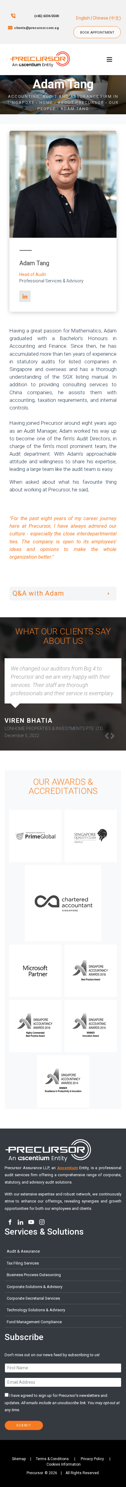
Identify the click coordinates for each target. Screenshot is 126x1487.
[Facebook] (10, 1222)
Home (46, 102)
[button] (112, 736)
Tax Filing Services (23, 1263)
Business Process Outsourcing (34, 1274)
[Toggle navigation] (109, 59)
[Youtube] (31, 1222)
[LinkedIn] (25, 296)
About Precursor (81, 102)
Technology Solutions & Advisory (36, 1310)
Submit (24, 1425)
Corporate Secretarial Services (33, 1298)
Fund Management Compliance (34, 1322)
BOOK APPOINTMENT (99, 29)
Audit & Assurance (23, 1251)
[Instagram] (42, 1222)
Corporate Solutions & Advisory (34, 1286)
